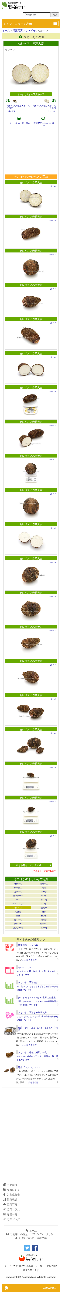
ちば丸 (18, 911)
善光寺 (44, 907)
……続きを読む (29, 959)
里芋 (18, 899)
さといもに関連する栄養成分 (32, 1012)
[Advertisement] (31, 151)
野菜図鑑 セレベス (28, 944)
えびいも (18, 891)
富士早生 (44, 923)
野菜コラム (13, 1209)
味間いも (18, 883)
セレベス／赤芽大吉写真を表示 (18, 106)
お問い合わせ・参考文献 (33, 1238)
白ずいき (44, 899)
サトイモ (30, 30)
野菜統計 (12, 1199)
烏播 (44, 887)
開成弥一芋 (18, 895)
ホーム (6, 30)
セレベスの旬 (24, 967)
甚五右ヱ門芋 (18, 903)
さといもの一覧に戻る (19, 123)
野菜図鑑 (12, 1185)
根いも (44, 915)
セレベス (11, 111)
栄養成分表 (13, 1194)
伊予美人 (18, 887)
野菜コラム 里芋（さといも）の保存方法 (38, 1028)
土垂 (18, 915)
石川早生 (44, 883)
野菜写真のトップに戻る (44, 124)
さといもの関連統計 (28, 982)
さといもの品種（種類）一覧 (32, 1052)
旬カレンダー (14, 1190)
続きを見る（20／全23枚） (30, 865)
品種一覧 (12, 1214)
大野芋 (44, 891)
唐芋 (44, 911)
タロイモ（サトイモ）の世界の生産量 (37, 997)
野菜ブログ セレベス (29, 1067)
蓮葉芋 (44, 919)
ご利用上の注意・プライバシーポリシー (33, 1234)
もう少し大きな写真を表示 (31, 94)
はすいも (18, 919)
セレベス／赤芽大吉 (31, 182)
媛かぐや (18, 923)
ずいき (44, 903)
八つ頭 (44, 927)
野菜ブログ (13, 1219)
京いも (44, 895)
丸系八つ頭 (18, 927)
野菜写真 (18, 30)
